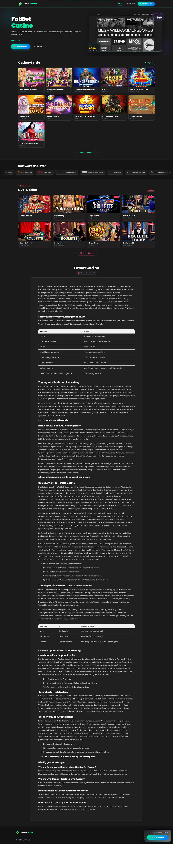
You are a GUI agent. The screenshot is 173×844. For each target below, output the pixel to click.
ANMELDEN (131, 4)
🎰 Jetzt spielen (20, 46)
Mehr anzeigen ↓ (86, 152)
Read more (15, 40)
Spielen (31, 77)
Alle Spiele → (150, 63)
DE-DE (120, 4)
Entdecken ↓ (38, 46)
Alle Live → (151, 190)
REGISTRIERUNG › (146, 4)
